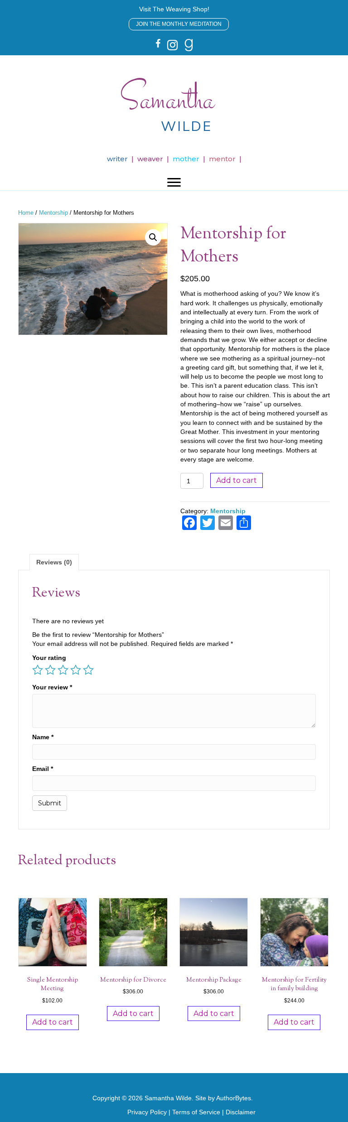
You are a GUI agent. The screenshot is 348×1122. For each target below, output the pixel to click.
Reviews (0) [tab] (54, 562)
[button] (174, 9)
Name (42, 737)
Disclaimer (241, 1112)
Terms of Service (196, 1112)
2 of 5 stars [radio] (50, 670)
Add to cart (236, 480)
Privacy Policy (147, 1112)
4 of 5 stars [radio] (75, 670)
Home (26, 212)
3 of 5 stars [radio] (63, 670)
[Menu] (174, 182)
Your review (52, 687)
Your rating (49, 657)
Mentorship (53, 212)
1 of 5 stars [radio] (37, 670)
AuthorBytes (233, 1098)
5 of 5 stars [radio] (88, 670)
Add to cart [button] (52, 1022)
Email (42, 768)
